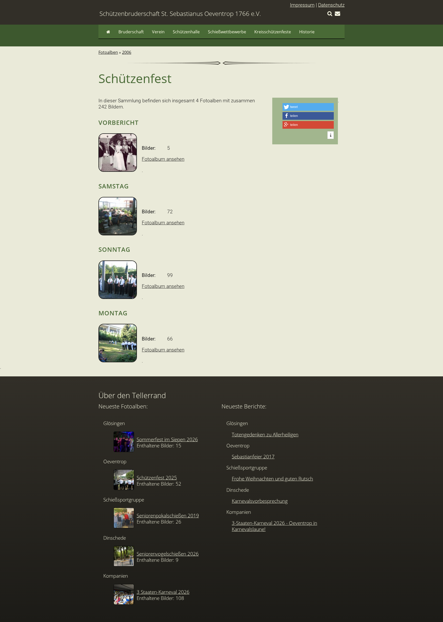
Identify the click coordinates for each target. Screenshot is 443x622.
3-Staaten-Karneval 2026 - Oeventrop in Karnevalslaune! (274, 526)
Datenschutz (331, 5)
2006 (126, 52)
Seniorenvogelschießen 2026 (168, 553)
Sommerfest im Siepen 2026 (167, 439)
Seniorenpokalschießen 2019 (168, 515)
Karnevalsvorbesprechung (260, 500)
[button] (308, 107)
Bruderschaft (131, 32)
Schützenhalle (186, 32)
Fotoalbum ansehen (163, 159)
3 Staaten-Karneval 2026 (163, 591)
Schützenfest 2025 (157, 477)
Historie (307, 32)
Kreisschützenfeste (272, 32)
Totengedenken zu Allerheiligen (265, 434)
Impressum (302, 5)
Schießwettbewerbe (227, 32)
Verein (158, 32)
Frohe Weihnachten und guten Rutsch (272, 478)
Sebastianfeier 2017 (253, 456)
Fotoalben (108, 52)
